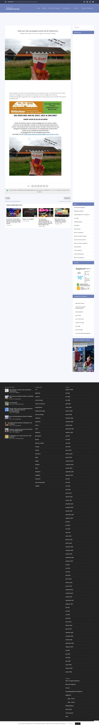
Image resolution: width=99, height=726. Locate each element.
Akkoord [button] (78, 723)
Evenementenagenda (79, 207)
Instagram (76, 225)
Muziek (37, 439)
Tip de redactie (78, 250)
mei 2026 (68, 400)
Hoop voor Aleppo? (28, 219)
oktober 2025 (69, 425)
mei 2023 (68, 529)
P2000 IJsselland (78, 221)
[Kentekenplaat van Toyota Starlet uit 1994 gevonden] (7, 437)
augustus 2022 (69, 561)
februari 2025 (69, 453)
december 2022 (69, 546)
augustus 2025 (69, 432)
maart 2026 (68, 407)
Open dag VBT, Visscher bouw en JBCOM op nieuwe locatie (20, 390)
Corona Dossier (39, 400)
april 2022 (68, 575)
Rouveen (54, 33)
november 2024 (69, 464)
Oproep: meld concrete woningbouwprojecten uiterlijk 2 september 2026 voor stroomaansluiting (20, 410)
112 (36, 389)
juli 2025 (68, 436)
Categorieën (66, 8)
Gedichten (37, 418)
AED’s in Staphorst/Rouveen (73, 680)
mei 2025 (68, 443)
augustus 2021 (69, 604)
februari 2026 (69, 411)
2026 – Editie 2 (71, 702)
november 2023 (69, 507)
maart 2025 (68, 450)
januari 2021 (69, 629)
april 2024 (68, 489)
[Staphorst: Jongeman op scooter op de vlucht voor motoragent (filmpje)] (7, 430)
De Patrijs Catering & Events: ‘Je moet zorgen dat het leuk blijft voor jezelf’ (13, 221)
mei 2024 (68, 486)
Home (38, 8)
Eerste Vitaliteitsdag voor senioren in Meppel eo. (20, 417)
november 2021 (69, 593)
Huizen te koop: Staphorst (80, 243)
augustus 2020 (69, 646)
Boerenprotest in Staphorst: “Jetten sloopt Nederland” (60, 220)
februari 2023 (69, 539)
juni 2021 (68, 611)
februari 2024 (69, 496)
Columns (37, 396)
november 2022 (69, 550)
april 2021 (68, 618)
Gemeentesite (77, 246)
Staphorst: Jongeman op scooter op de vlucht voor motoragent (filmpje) (20, 430)
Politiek (37, 450)
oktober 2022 (69, 554)
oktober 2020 (69, 639)
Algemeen (41, 33)
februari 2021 (69, 625)
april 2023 (68, 532)
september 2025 (70, 428)
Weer (67, 716)
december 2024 (69, 461)
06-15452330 (53, 190)
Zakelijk (37, 486)
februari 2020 (69, 668)
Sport (22, 404)
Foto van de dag (39, 414)
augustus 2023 (69, 518)
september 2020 (70, 643)
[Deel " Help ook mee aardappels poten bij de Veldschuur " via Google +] (38, 186)
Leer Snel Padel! (13, 402)
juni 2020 (68, 654)
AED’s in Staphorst (78, 232)
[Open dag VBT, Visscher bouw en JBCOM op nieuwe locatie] (7, 391)
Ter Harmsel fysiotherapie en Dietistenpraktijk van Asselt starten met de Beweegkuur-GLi (45, 221)
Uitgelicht (37, 475)
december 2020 (69, 632)
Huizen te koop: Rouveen (80, 236)
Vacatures (37, 479)
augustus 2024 (69, 475)
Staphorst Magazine (87, 8)
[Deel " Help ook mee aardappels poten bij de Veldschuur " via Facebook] (32, 186)
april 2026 (68, 403)
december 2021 (69, 589)
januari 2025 (69, 457)
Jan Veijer (78, 326)
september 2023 (70, 514)
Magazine (37, 432)
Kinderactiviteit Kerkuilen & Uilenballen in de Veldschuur (20, 423)
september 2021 (70, 600)
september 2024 (70, 471)
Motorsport (38, 436)
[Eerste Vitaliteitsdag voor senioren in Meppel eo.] (7, 417)
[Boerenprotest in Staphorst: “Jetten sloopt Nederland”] (62, 212)
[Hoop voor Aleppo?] (30, 212)
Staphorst (37, 471)
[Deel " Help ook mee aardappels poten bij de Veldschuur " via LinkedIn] (44, 186)
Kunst (36, 428)
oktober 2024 (69, 468)
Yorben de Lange (80, 322)
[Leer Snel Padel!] (7, 403)
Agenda (44, 8)
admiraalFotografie (80, 307)
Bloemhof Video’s (80, 303)
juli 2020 (68, 650)
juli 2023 (68, 521)
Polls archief (69, 709)
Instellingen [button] (70, 723)
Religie (37, 461)
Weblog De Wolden (78, 211)
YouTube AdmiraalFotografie (83, 333)
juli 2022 (68, 564)
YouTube (76, 218)
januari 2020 (69, 672)
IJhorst (37, 425)
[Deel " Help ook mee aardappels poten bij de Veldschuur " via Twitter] (35, 186)
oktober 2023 (69, 511)
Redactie (29, 33)
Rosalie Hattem (79, 308)
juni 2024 (68, 482)
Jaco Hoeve (78, 315)
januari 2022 (69, 586)
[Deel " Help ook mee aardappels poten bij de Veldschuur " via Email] (47, 186)
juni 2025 (68, 439)
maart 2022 (68, 579)
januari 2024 (69, 500)
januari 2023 (69, 543)
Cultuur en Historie (40, 403)
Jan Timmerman (80, 319)
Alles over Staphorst (54, 8)
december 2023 (69, 504)
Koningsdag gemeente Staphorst (74, 691)
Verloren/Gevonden (79, 254)
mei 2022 (68, 571)
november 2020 (69, 636)
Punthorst (37, 453)
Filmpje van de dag (40, 411)
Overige (37, 446)
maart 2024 (68, 493)
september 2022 (70, 557)
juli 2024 (68, 479)
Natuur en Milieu (39, 443)
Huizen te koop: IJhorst (80, 239)
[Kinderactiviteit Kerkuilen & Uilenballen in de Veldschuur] (7, 424)
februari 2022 (69, 582)
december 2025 (69, 418)
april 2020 (68, 661)
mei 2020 (68, 657)
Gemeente (37, 421)
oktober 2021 (69, 596)
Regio (36, 457)
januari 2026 (69, 414)
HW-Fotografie (79, 329)
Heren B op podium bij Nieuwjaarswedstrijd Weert (26, 1)
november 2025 (69, 421)
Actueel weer (77, 229)
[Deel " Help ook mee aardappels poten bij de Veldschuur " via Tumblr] (41, 186)
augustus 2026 (69, 389)
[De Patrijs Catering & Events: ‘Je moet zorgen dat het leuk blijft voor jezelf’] (13, 212)
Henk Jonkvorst (79, 312)
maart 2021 (68, 621)
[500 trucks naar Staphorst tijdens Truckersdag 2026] (7, 397)
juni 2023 (68, 525)
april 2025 (68, 446)
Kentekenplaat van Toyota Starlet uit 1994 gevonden (20, 436)
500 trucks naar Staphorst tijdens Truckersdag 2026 (21, 397)
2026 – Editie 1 (71, 698)
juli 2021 (68, 607)
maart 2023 (68, 536)
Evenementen (48, 33)
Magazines (68, 695)
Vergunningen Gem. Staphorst (82, 214)
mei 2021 (68, 614)
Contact (75, 8)
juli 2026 (68, 393)
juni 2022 (68, 568)
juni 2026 (68, 396)
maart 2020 (68, 664)
